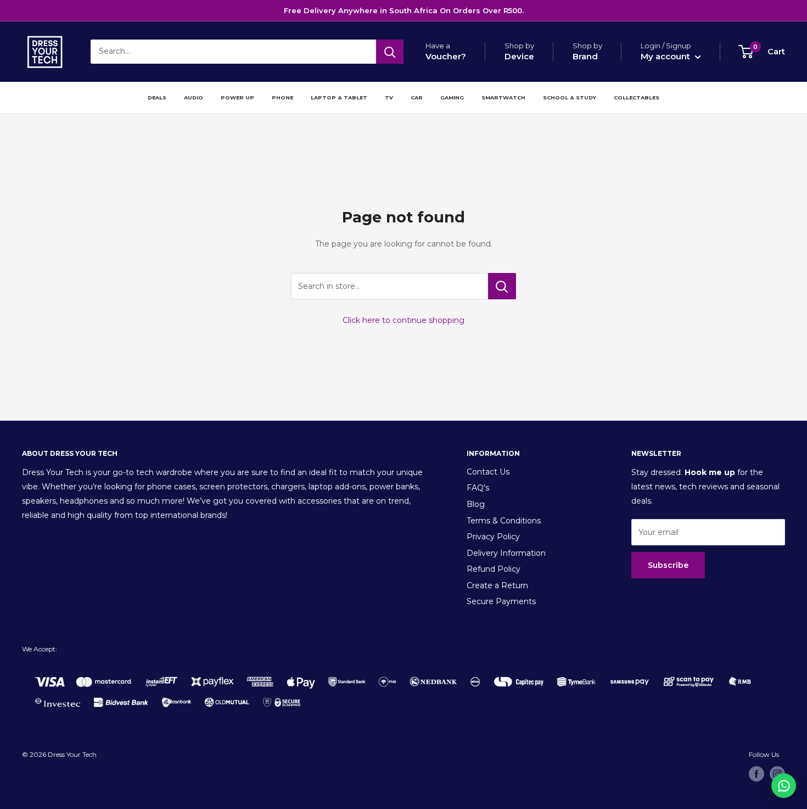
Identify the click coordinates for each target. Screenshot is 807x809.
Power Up (237, 97)
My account (666, 56)
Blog (476, 504)
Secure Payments (501, 601)
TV (389, 97)
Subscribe (668, 565)
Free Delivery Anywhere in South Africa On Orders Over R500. (404, 10)
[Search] (390, 52)
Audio (193, 97)
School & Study (569, 97)
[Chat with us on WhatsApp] (783, 785)
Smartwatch (503, 97)
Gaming (452, 97)
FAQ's (478, 488)
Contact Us (488, 472)
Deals (157, 97)
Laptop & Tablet (339, 97)
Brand (585, 56)
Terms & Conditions (504, 521)
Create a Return (497, 585)
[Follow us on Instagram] (777, 774)
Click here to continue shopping (403, 320)
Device (519, 56)
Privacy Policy (493, 537)
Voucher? (445, 56)
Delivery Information (506, 553)
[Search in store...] (502, 286)
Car (417, 97)
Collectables (636, 97)
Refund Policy (493, 569)
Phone (282, 97)
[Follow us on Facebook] (756, 774)
